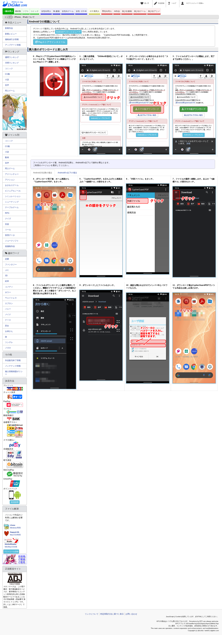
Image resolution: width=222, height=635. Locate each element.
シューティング (12, 202)
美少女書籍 (127, 11)
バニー (8, 309)
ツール (8, 230)
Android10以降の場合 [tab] (42, 173)
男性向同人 (107, 11)
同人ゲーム (10, 91)
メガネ (8, 348)
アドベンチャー (12, 174)
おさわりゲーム (12, 185)
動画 (7, 157)
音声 (7, 85)
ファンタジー (11, 264)
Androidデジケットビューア (68, 32)
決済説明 (15, 502)
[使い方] (142, 1)
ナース (8, 320)
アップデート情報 (13, 45)
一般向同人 (8, 11)
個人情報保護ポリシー (14, 372)
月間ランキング (12, 63)
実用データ (10, 235)
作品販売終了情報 (13, 360)
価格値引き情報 (12, 39)
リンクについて (91, 614)
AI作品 (117, 11)
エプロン (9, 303)
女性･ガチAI (81, 11)
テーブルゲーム (12, 207)
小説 (7, 79)
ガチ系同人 (94, 11)
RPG (7, 213)
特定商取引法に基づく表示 (112, 614)
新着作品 (9, 28)
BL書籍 (56, 11)
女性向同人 (46, 11)
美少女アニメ (154, 11)
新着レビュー (11, 34)
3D (6, 275)
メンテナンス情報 (13, 366)
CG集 (7, 74)
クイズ (8, 218)
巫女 (7, 326)
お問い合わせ (131, 614)
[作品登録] (156, 1)
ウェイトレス (11, 298)
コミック (35, 11)
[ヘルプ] (169, 1)
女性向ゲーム (68, 11)
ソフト (26, 11)
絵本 (7, 281)
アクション (10, 180)
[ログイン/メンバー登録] (183, 1)
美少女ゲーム (140, 11)
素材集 (18, 11)
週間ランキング (12, 57)
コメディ (9, 287)
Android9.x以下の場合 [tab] (67, 173)
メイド (8, 314)
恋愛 (7, 259)
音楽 (7, 224)
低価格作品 (10, 246)
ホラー (8, 292)
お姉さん (9, 331)
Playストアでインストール (51, 42)
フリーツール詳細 (11, 551)
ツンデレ (9, 342)
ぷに (7, 270)
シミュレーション (13, 196)
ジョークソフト (12, 241)
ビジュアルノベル (13, 191)
